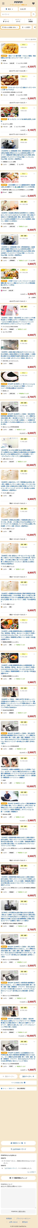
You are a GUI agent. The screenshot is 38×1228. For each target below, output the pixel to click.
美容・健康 (23, 139)
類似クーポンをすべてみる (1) (17, 503)
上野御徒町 (12, 164)
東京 (9, 9)
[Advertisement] (19, 33)
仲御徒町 (11, 329)
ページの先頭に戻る (17, 1083)
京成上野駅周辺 (21, 1088)
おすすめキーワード (19, 1149)
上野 (11, 126)
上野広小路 (12, 226)
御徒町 (10, 192)
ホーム (4, 1088)
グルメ (23, 44)
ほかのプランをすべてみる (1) (17, 301)
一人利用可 (33, 297)
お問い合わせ (13, 1222)
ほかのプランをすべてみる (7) (17, 102)
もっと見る (30, 1172)
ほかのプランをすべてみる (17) (17, 134)
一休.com (5, 63)
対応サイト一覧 (19, 1143)
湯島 (10, 495)
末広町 (11, 429)
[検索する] (33, 14)
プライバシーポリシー (23, 1218)
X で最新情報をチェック (19, 1178)
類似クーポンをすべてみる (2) (17, 539)
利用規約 (9, 1218)
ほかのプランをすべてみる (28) (17, 71)
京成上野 (12, 63)
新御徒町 (11, 713)
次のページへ (26, 1076)
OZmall (5, 192)
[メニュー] (3, 3)
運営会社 (25, 1222)
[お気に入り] (33, 3)
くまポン (5, 164)
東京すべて (12, 1088)
